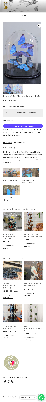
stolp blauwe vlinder (10, 180)
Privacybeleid (8, 397)
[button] (39, 26)
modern (24, 132)
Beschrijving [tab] (7, 142)
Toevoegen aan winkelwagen (23, 126)
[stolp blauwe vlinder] (11, 172)
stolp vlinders (8, 135)
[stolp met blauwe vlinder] (11, 190)
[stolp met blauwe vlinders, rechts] (30, 172)
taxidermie (17, 135)
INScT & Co (36, 132)
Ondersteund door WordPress (25, 397)
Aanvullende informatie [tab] (22, 142)
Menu (24, 15)
